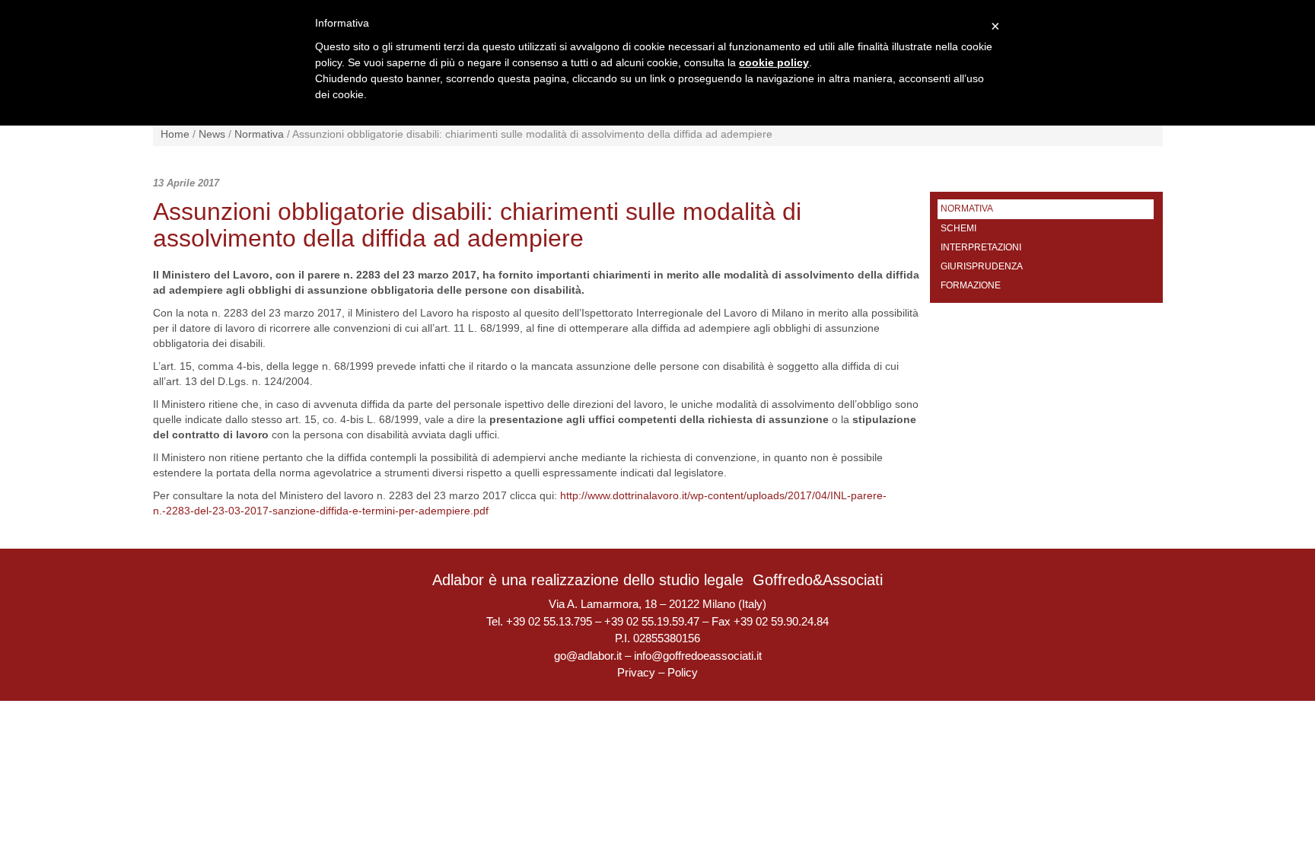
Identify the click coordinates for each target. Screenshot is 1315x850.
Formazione (971, 285)
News (212, 134)
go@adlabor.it (588, 655)
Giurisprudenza (982, 266)
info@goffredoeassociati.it (698, 655)
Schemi (958, 228)
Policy (682, 672)
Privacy (636, 672)
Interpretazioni (981, 247)
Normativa (259, 134)
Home (175, 134)
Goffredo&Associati (818, 579)
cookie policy (774, 62)
